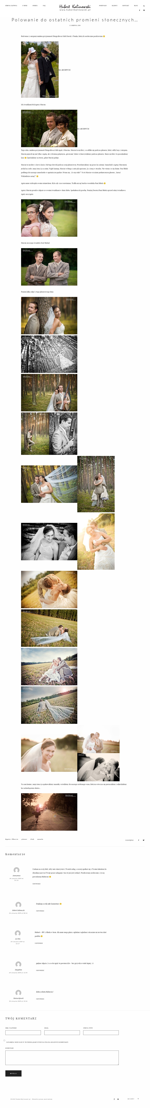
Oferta (35, 5)
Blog (136, 5)
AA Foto (17, 939)
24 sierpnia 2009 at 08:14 (18, 913)
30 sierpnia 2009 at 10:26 (18, 1001)
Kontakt (126, 5)
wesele (40, 839)
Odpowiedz (36, 884)
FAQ (44, 5)
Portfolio (103, 5)
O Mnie (24, 5)
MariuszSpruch (18, 998)
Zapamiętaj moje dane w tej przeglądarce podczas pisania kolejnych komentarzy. (37, 1042)
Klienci (114, 5)
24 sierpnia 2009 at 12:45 (18, 972)
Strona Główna (11, 5)
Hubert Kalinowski (18, 910)
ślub (32, 839)
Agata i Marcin (11, 839)
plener (24, 839)
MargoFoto (18, 970)
